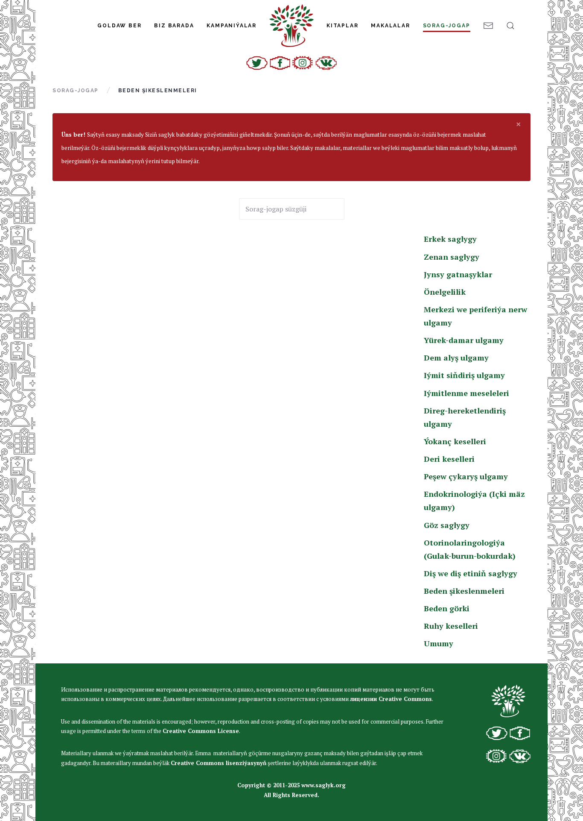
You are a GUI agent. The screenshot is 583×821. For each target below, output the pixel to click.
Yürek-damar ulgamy (464, 340)
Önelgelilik (445, 292)
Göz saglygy (446, 525)
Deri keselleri (449, 459)
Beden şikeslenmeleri (464, 591)
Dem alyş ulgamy (456, 357)
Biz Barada (174, 26)
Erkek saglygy (450, 239)
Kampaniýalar (232, 26)
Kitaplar (342, 26)
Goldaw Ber (119, 26)
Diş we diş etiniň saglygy (470, 573)
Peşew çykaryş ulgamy (466, 476)
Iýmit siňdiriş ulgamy (464, 375)
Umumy (438, 643)
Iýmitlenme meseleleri (466, 393)
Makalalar (390, 26)
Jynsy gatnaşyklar (458, 274)
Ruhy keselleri (451, 626)
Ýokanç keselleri (455, 441)
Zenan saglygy (451, 257)
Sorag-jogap (446, 26)
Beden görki (446, 608)
